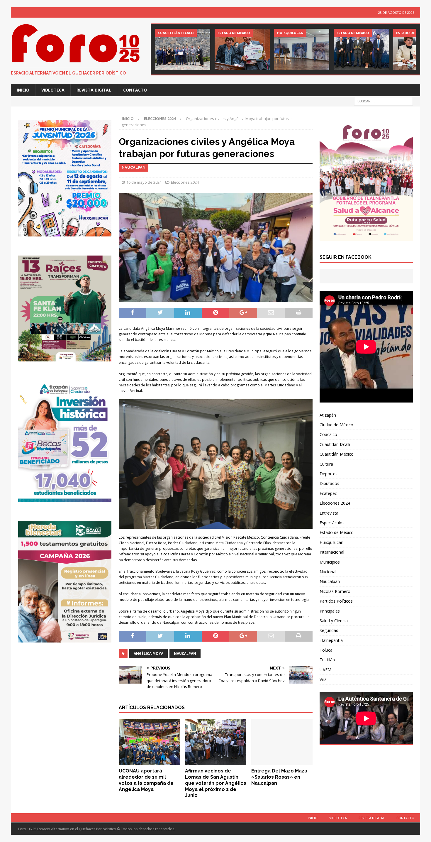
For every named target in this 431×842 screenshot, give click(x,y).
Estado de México (337, 532)
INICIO (23, 90)
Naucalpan (185, 653)
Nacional (328, 571)
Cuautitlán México (337, 454)
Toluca (326, 650)
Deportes (328, 473)
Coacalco (328, 434)
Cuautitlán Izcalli (335, 444)
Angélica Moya (148, 653)
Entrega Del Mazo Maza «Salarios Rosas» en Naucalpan (279, 777)
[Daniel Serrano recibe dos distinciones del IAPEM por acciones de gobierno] (182, 49)
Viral (324, 679)
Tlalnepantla (331, 640)
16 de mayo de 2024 (144, 182)
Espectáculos (332, 522)
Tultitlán (327, 659)
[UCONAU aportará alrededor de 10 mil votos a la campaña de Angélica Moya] (149, 742)
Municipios (330, 562)
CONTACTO (135, 90)
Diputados (329, 483)
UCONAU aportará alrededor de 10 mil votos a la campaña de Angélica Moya (146, 780)
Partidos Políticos (336, 601)
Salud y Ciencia (334, 620)
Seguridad (329, 630)
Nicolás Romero (335, 591)
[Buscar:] (383, 101)
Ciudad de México (336, 424)
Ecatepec (328, 493)
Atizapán (328, 415)
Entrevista (329, 513)
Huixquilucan (331, 542)
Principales (330, 611)
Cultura (326, 464)
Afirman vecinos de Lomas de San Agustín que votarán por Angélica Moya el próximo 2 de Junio (215, 783)
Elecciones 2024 (185, 182)
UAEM (325, 669)
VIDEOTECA (53, 90)
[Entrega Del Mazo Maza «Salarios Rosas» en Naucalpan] (282, 742)
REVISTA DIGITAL (94, 90)
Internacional (332, 552)
